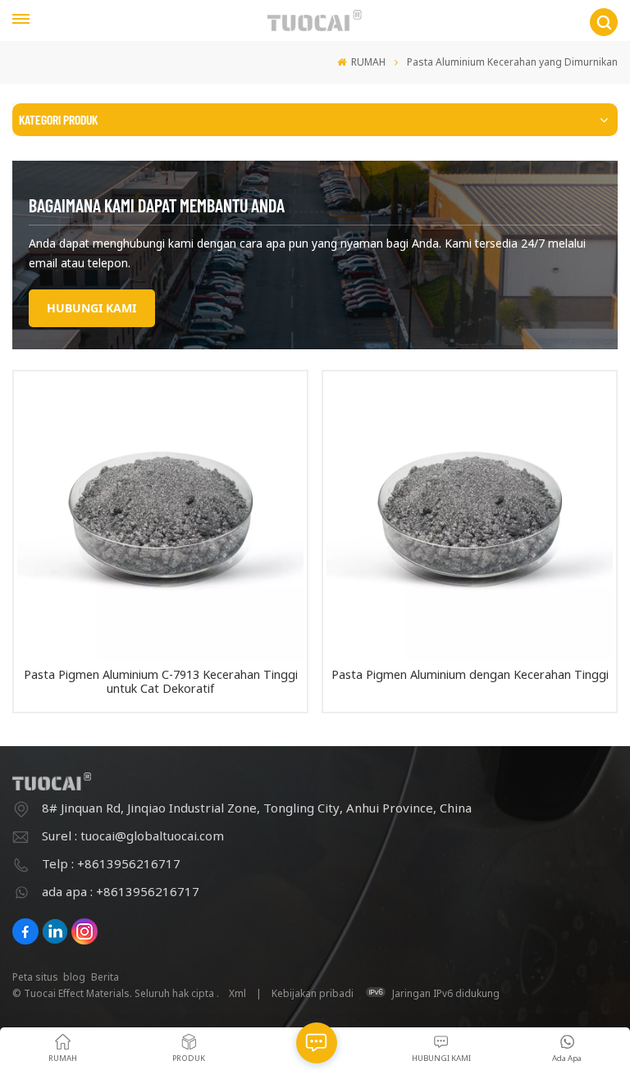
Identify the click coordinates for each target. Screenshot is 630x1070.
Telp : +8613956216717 (111, 863)
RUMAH (367, 62)
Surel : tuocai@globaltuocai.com (133, 835)
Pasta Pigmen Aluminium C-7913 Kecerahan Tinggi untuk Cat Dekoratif (161, 681)
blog (74, 977)
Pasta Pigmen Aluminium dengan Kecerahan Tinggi (470, 674)
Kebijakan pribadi (313, 993)
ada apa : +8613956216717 (120, 891)
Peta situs (35, 977)
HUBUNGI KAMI (91, 308)
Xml (237, 993)
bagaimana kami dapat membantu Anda (157, 205)
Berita (105, 977)
